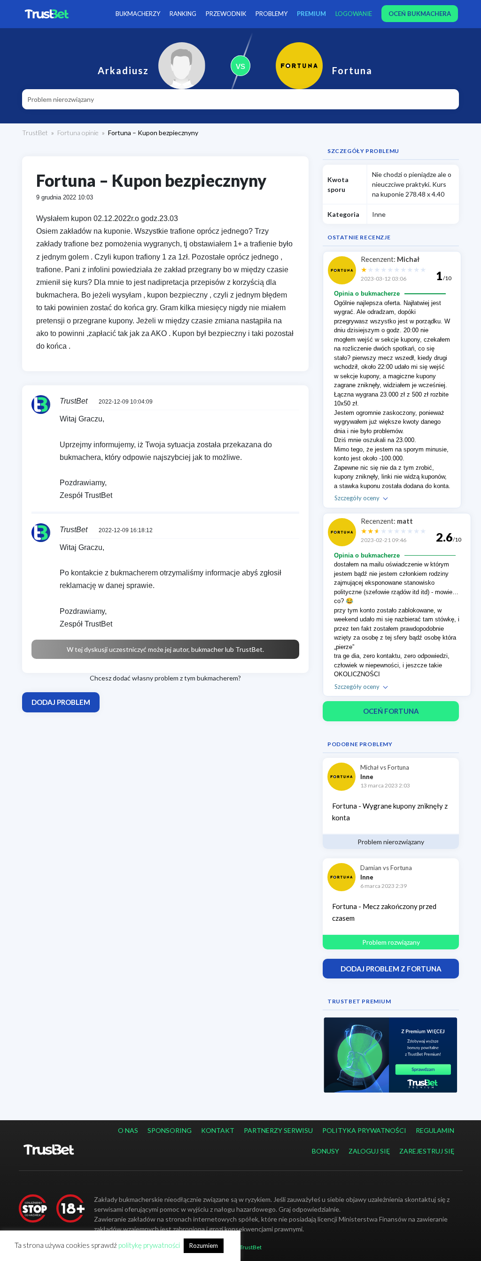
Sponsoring (169, 1130)
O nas (128, 1130)
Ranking (183, 13)
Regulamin (435, 1130)
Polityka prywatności (364, 1130)
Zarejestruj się (426, 1151)
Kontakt (217, 1130)
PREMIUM (311, 13)
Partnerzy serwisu (278, 1130)
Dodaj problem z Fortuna (391, 968)
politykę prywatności (149, 1245)
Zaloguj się (369, 1151)
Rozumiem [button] (203, 1245)
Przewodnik (226, 13)
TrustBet (35, 133)
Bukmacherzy (138, 13)
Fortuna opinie (78, 133)
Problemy (271, 13)
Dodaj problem (60, 702)
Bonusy (325, 1151)
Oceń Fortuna (391, 711)
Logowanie (353, 13)
